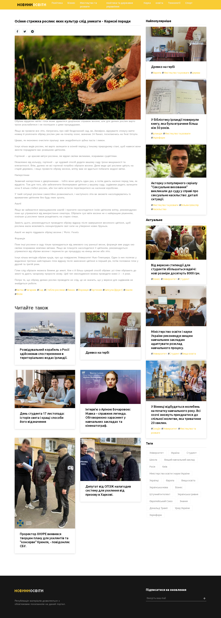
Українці (154, 480)
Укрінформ (159, 137)
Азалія (128, 290)
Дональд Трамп (159, 508)
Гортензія (96, 290)
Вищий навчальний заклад (179, 459)
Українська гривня (188, 494)
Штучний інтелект (160, 494)
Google (157, 428)
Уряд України (182, 508)
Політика (57, 3)
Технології (174, 3)
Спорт (189, 3)
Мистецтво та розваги (88, 5)
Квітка (19, 290)
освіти (31, 4)
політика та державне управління (119, 5)
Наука (147, 3)
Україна (175, 452)
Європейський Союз (161, 501)
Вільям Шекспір (190, 205)
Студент (184, 279)
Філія (19, 294)
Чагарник (31, 290)
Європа (157, 72)
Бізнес (71, 3)
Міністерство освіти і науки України (170, 473)
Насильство (159, 209)
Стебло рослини (55, 290)
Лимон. (71, 290)
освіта (159, 3)
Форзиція (83, 290)
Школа (153, 459)
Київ (164, 466)
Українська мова (159, 487)
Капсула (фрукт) (113, 290)
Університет (170, 279)
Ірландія (157, 133)
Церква (196, 72)
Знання (184, 501)
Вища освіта (189, 353)
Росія (152, 466)
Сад (41, 290)
